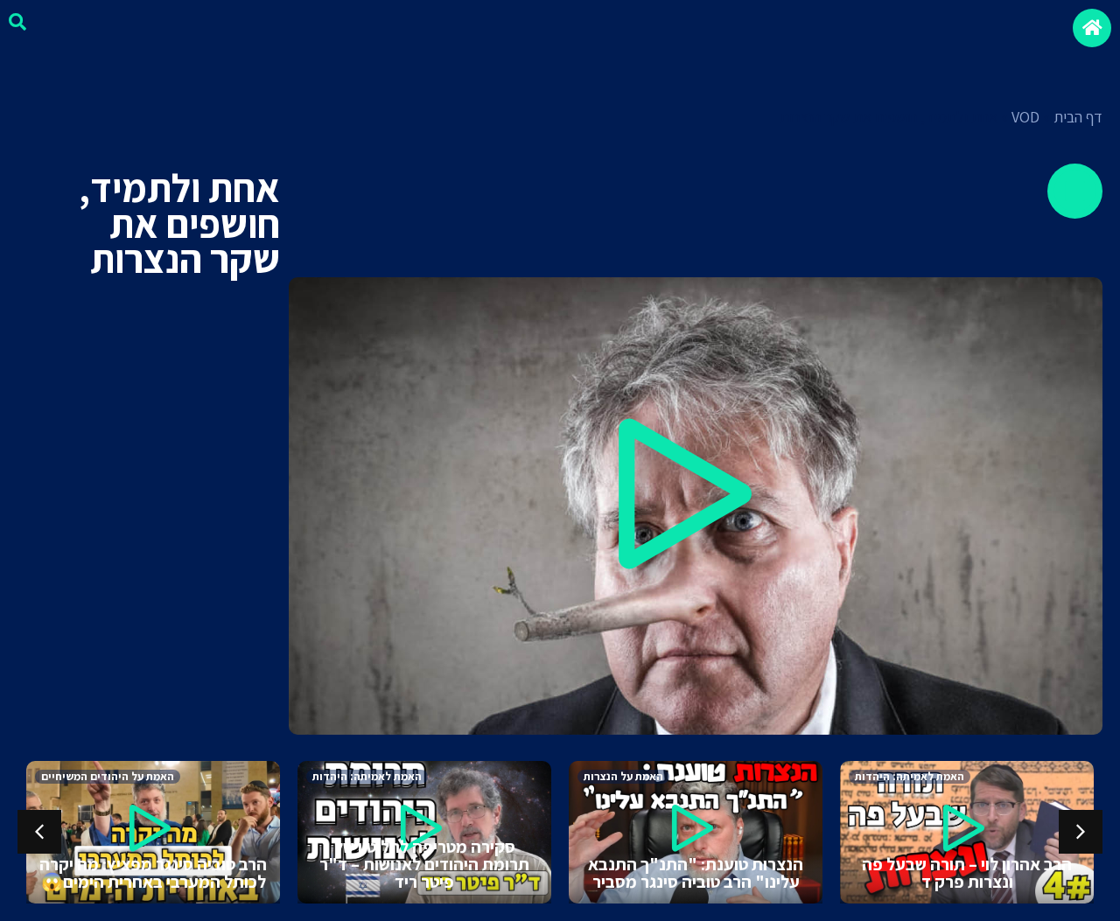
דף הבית (1078, 117)
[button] (696, 506)
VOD (1026, 117)
